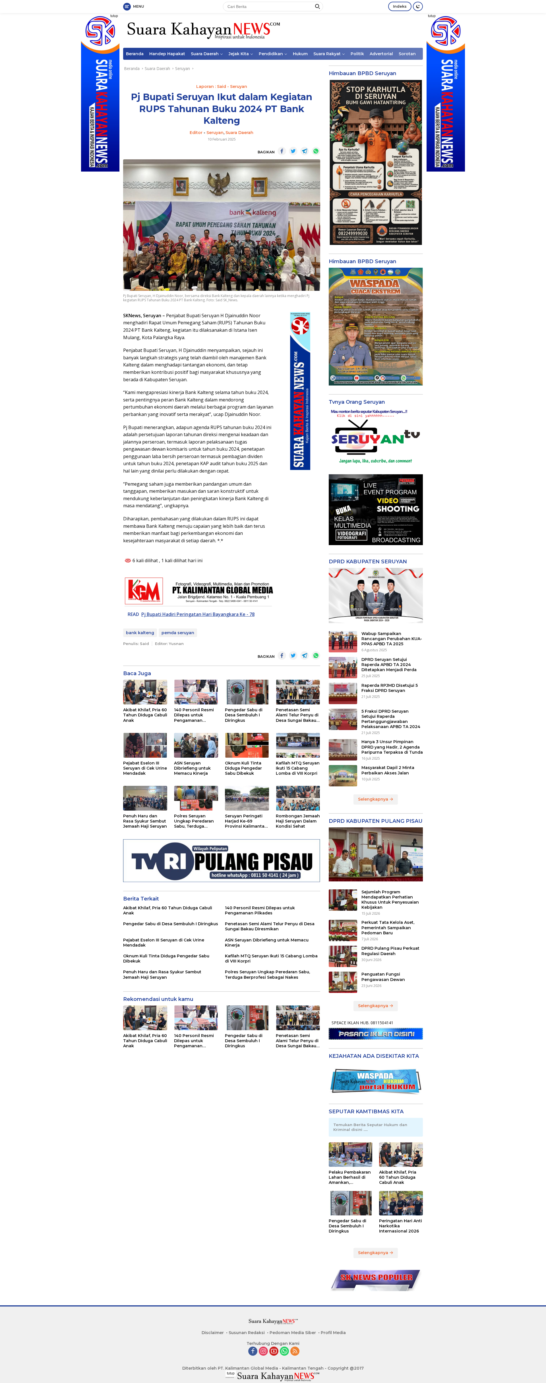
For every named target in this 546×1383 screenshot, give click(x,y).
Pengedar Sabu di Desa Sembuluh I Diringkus (243, 715)
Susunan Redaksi (247, 1332)
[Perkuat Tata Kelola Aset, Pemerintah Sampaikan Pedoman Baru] (343, 930)
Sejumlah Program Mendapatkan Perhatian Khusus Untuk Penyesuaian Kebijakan (390, 899)
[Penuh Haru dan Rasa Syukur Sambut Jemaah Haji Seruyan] (145, 798)
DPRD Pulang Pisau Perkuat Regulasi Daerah (390, 951)
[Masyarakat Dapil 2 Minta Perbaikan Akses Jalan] (343, 775)
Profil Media (333, 1332)
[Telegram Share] (304, 151)
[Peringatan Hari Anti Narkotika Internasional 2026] (401, 1203)
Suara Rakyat (327, 53)
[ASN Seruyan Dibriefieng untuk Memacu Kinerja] (196, 745)
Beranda (135, 53)
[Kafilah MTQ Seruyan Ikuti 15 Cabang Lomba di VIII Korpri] (298, 745)
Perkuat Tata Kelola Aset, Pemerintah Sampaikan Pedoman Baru (387, 927)
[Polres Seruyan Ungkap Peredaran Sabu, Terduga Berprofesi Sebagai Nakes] (196, 798)
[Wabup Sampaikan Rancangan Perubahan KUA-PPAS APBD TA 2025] (343, 641)
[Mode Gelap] (418, 6)
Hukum (300, 53)
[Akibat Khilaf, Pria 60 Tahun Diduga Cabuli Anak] (145, 692)
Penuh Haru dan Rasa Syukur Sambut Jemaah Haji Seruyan (145, 821)
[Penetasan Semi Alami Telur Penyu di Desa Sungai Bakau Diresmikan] (298, 692)
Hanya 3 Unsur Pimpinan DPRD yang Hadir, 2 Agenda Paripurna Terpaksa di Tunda (392, 747)
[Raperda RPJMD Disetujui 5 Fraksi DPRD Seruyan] (343, 693)
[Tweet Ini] (293, 151)
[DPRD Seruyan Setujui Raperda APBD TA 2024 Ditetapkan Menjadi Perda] (343, 667)
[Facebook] (252, 1352)
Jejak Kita (239, 53)
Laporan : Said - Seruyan (221, 86)
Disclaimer (213, 1332)
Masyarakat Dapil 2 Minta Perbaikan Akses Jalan (387, 770)
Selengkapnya (373, 799)
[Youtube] (273, 1352)
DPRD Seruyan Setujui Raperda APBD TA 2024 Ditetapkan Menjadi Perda (389, 664)
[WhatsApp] (284, 1352)
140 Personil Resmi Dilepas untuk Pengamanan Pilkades (194, 715)
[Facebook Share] (282, 151)
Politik (357, 53)
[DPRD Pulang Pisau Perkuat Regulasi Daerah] (343, 956)
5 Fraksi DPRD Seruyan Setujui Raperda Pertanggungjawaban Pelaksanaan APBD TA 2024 (390, 719)
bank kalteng (140, 632)
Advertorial (381, 53)
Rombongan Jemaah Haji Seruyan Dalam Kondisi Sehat (298, 821)
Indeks (400, 6)
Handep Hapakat (167, 53)
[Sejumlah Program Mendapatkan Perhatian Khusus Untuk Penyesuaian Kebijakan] (343, 900)
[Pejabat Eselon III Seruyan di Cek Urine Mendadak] (145, 745)
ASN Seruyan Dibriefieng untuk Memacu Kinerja (192, 768)
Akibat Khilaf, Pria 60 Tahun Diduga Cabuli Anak (145, 715)
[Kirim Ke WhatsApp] (316, 151)
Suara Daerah (205, 53)
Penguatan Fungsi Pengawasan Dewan (383, 977)
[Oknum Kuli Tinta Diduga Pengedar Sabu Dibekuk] (247, 745)
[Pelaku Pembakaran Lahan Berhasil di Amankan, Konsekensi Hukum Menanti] (351, 1154)
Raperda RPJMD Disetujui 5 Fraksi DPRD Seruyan (389, 688)
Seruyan (215, 132)
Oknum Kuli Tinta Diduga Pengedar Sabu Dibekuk (243, 768)
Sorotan (407, 53)
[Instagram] (263, 1352)
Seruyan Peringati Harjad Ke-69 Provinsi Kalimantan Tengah (246, 821)
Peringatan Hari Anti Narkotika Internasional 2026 (400, 1226)
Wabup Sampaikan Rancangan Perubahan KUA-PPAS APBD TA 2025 (391, 638)
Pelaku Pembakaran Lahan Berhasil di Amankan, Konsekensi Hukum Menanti (350, 1177)
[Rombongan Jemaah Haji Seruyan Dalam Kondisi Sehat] (298, 798)
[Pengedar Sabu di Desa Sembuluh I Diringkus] (247, 692)
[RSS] (294, 1352)
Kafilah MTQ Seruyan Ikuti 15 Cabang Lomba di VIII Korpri (298, 768)
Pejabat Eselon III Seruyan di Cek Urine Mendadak (145, 768)
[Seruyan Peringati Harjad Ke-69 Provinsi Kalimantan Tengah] (247, 798)
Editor (196, 132)
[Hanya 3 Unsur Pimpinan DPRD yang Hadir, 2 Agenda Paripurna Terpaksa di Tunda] (343, 749)
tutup (114, 16)
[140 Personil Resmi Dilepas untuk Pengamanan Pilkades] (196, 692)
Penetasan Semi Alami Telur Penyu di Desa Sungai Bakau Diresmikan (297, 715)
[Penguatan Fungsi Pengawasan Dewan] (343, 982)
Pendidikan (271, 53)
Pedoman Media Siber (293, 1332)
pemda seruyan (178, 632)
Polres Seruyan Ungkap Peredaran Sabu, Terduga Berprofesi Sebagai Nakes (194, 821)
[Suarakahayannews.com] (203, 30)
